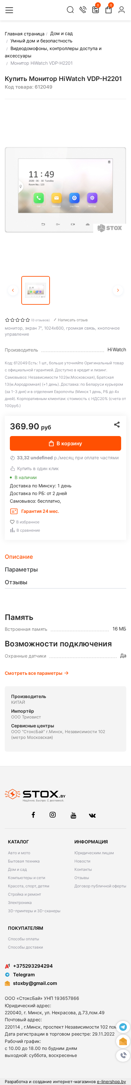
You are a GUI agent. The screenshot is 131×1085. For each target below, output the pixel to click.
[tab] (65, 556)
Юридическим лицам (94, 852)
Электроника (20, 902)
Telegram (24, 975)
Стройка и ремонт (24, 894)
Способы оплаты (23, 938)
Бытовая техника (24, 861)
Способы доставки (25, 947)
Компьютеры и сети (26, 877)
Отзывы (81, 877)
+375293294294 (33, 966)
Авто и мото (19, 852)
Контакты (83, 869)
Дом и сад (17, 869)
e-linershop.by (111, 1081)
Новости (82, 861)
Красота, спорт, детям (28, 886)
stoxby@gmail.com (35, 983)
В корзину (69, 443)
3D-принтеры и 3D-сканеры (34, 910)
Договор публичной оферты (100, 886)
